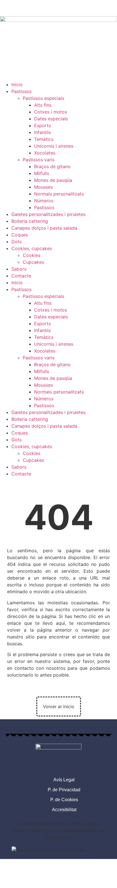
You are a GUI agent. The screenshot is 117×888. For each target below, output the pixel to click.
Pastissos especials (43, 98)
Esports (42, 125)
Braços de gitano (52, 166)
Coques (19, 235)
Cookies (31, 255)
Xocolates (44, 153)
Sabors (18, 269)
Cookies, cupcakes (31, 248)
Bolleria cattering (29, 221)
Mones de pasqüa (53, 180)
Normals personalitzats (59, 194)
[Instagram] (23, 7)
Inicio (17, 84)
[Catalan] (106, 480)
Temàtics (43, 139)
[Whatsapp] (38, 7)
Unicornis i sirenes (53, 146)
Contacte (21, 276)
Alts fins (42, 105)
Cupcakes (33, 262)
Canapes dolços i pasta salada (44, 228)
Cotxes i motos (50, 112)
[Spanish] (113, 480)
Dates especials (51, 118)
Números (43, 200)
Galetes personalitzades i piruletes (48, 214)
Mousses (43, 187)
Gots (16, 241)
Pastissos (21, 91)
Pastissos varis (39, 159)
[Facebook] (7, 7)
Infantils (42, 132)
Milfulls (41, 173)
